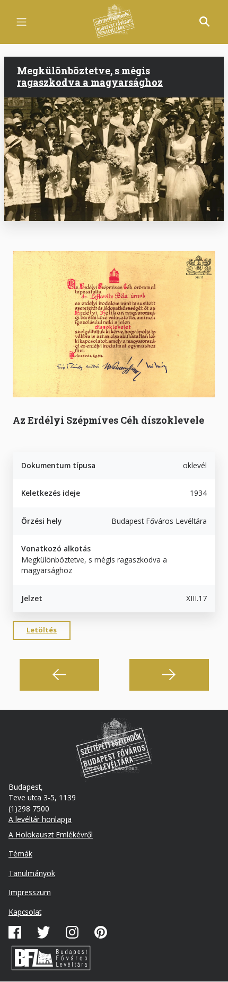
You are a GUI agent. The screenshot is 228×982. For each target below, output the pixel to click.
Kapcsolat (24, 912)
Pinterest (100, 932)
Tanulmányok (31, 873)
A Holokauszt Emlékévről (50, 834)
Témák (20, 854)
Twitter (43, 932)
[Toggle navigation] (21, 22)
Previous (59, 675)
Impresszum (29, 892)
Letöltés (42, 630)
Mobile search (205, 21)
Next (169, 675)
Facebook (14, 932)
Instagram (72, 932)
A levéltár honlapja (40, 819)
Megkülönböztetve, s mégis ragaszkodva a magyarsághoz (90, 76)
